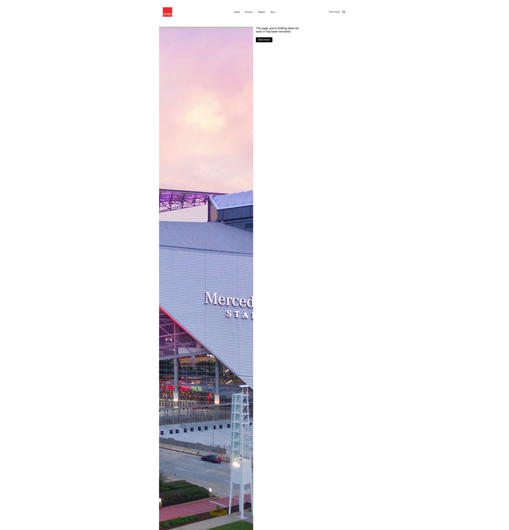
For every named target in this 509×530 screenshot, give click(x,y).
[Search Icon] (343, 12)
